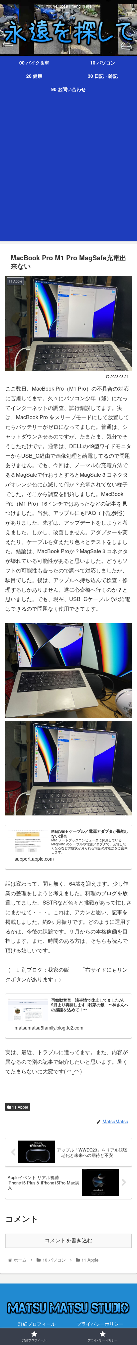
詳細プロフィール (37, 1323)
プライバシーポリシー (100, 1323)
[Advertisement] (68, 172)
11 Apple (19, 1107)
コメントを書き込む (68, 1240)
